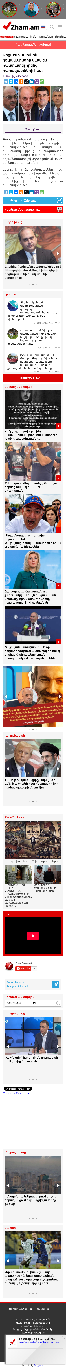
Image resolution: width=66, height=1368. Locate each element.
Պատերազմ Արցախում (33, 44)
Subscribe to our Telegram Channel (17, 984)
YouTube (29, 209)
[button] (8, 254)
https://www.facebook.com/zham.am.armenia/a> (39, 1342)
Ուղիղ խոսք (13, 222)
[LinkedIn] (31, 81)
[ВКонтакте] (16, 81)
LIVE (8, 914)
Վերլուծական (15, 735)
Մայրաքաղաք (15, 1152)
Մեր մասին (42, 1309)
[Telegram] (6, 81)
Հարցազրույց (15, 1013)
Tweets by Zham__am (16, 1093)
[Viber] (36, 81)
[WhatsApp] (42, 81)
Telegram (30, 200)
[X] (26, 81)
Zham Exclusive (14, 817)
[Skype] (11, 81)
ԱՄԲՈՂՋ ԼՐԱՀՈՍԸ (33, 378)
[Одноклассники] (21, 81)
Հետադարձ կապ (20, 1309)
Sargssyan (39, 1365)
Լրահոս (10, 294)
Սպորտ (10, 1228)
